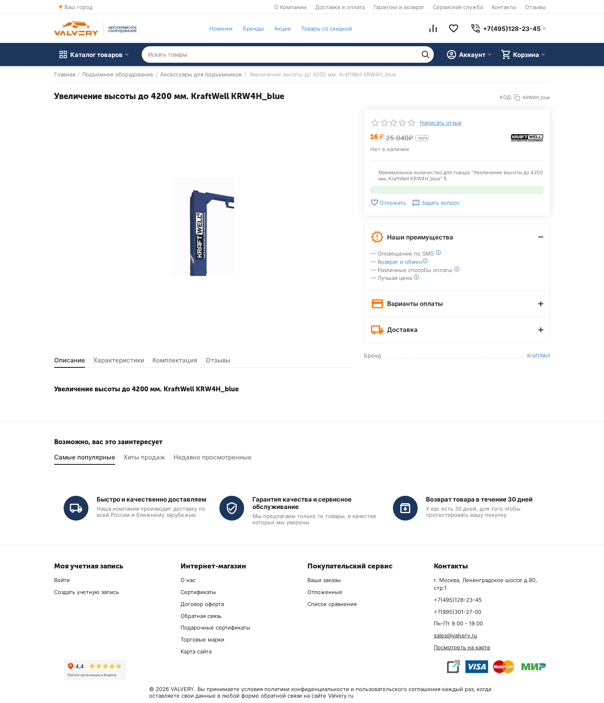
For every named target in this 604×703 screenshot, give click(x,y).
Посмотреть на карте (462, 647)
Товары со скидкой (326, 28)
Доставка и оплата (340, 7)
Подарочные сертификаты (215, 627)
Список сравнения (332, 604)
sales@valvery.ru (455, 635)
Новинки (221, 28)
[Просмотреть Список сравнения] (433, 28)
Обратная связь (201, 616)
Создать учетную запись (86, 592)
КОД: (506, 97)
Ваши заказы (324, 580)
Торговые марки (202, 639)
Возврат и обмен (400, 261)
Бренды (253, 28)
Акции (282, 28)
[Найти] (425, 54)
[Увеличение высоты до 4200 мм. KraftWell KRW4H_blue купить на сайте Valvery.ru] (203, 227)
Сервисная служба (458, 7)
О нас (188, 580)
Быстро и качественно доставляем (152, 499)
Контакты (504, 7)
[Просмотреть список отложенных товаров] (453, 28)
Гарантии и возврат (398, 7)
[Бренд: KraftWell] (527, 137)
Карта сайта (196, 651)
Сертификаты (198, 592)
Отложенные (324, 592)
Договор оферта (202, 604)
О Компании (290, 7)
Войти (62, 580)
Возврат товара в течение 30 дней (479, 499)
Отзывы (535, 7)
